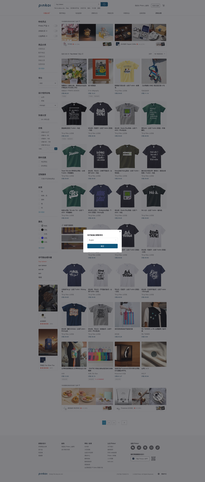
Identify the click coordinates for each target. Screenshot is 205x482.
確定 (102, 246)
